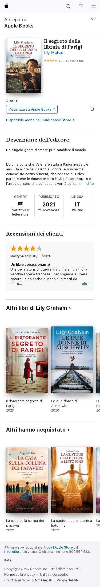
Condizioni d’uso (17, 580)
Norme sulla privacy (19, 575)
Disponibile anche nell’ (38, 120)
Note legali (43, 580)
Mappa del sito (68, 580)
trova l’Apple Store (58, 547)
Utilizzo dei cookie (54, 575)
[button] (68, 6)
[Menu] (93, 6)
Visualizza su (30, 109)
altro (90, 184)
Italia (7, 560)
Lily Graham (54, 52)
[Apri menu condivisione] (92, 109)
